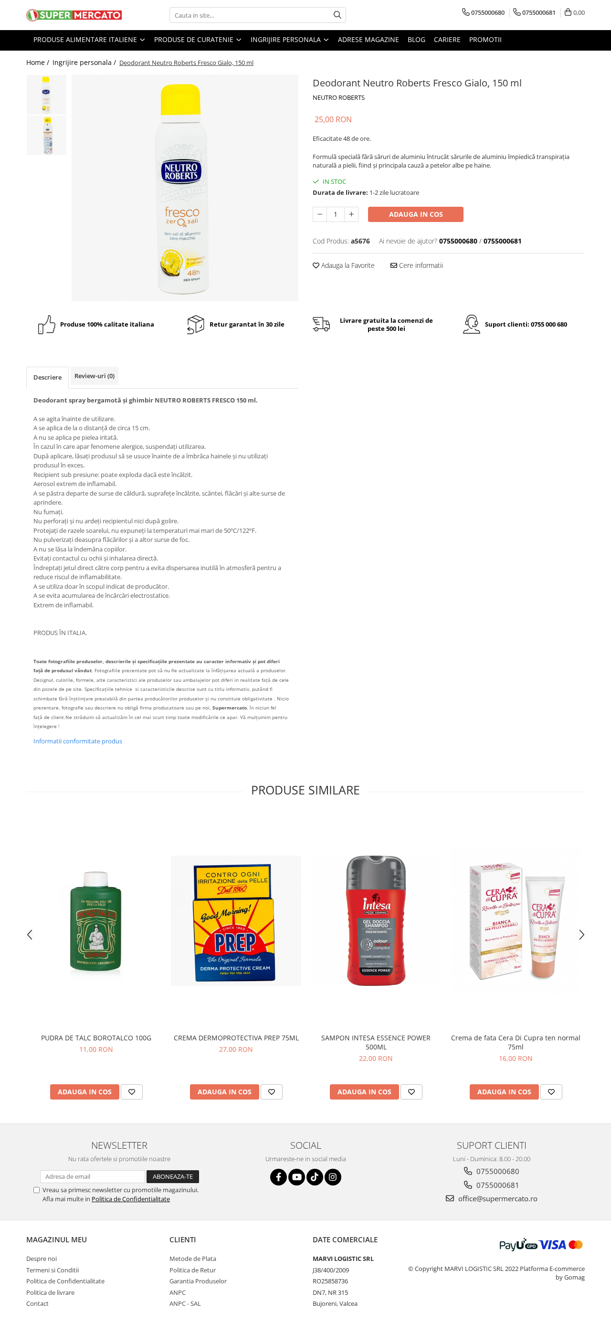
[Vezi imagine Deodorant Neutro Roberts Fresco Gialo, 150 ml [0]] (46, 95)
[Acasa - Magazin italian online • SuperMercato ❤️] (74, 15)
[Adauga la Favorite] (132, 1092)
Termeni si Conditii (52, 1270)
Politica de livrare (50, 1292)
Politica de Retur (192, 1270)
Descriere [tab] (47, 377)
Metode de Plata (192, 1258)
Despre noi (41, 1258)
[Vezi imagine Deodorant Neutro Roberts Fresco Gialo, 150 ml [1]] (46, 135)
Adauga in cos (416, 214)
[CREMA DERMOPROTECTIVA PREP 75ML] (236, 921)
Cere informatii (420, 265)
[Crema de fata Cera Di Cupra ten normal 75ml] (516, 921)
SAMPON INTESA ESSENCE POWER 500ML (376, 1042)
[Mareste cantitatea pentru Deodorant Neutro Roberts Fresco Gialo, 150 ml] (351, 214)
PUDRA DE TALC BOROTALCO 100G (96, 1037)
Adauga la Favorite (347, 265)
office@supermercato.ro (496, 1198)
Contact (37, 1303)
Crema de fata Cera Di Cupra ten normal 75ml (515, 1042)
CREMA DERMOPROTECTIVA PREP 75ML (236, 1037)
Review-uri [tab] (94, 375)
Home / (38, 62)
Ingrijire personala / (85, 62)
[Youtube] (296, 1177)
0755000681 (496, 1185)
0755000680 (496, 1171)
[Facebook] (278, 1177)
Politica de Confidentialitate (131, 1199)
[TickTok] (314, 1177)
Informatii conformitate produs (77, 741)
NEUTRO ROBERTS (339, 97)
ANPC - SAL (185, 1303)
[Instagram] (333, 1177)
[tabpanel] (185, 187)
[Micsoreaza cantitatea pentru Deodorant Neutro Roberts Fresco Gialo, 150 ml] (320, 214)
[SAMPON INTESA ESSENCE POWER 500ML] (376, 921)
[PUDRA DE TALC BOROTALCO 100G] (96, 921)
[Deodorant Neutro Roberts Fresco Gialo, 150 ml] (185, 187)
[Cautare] (337, 15)
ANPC (177, 1292)
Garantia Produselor (198, 1281)
